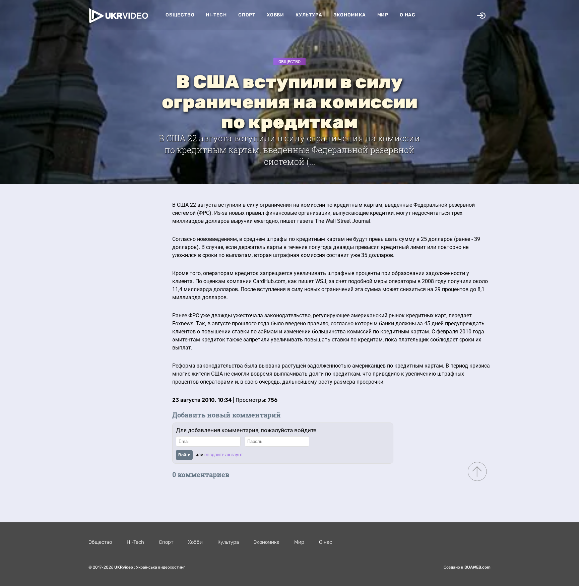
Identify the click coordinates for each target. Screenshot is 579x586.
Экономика (349, 15)
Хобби (275, 15)
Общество (180, 15)
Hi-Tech (216, 15)
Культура (309, 15)
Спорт (246, 15)
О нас (407, 15)
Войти (184, 455)
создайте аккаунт (223, 454)
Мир (382, 15)
